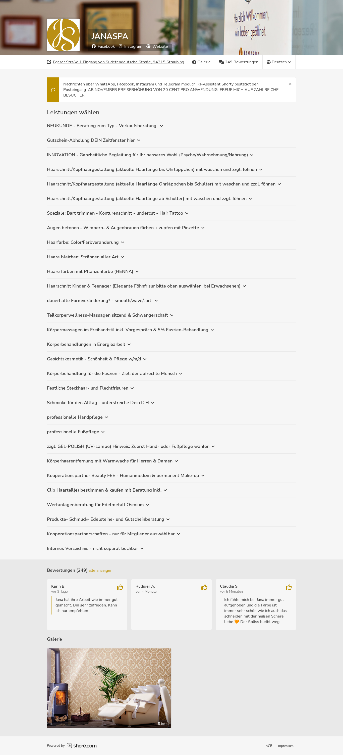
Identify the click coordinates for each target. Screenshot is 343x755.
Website (160, 46)
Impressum (285, 746)
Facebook (106, 46)
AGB (269, 746)
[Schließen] (290, 84)
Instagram (133, 46)
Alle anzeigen (100, 570)
